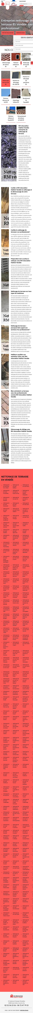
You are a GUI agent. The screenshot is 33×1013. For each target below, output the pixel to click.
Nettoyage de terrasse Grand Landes (26, 826)
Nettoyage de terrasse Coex (6, 873)
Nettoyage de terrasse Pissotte (26, 705)
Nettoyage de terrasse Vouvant (6, 499)
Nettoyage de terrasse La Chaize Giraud (6, 914)
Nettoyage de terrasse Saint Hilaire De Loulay (6, 630)
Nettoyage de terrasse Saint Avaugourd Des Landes (6, 674)
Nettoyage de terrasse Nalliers (6, 732)
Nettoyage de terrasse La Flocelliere (26, 844)
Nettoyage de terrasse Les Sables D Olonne (16, 681)
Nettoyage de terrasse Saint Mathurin (16, 587)
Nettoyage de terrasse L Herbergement (16, 819)
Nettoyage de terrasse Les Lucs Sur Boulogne (6, 789)
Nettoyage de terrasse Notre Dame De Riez (26, 687)
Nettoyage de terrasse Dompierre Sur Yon (26, 856)
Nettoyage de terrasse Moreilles (6, 753)
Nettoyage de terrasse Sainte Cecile (26, 666)
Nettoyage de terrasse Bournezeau (6, 935)
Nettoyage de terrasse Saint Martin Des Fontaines (16, 595)
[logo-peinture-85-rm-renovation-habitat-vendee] (7, 6)
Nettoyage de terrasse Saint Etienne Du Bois (26, 653)
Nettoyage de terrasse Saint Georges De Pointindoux (26, 637)
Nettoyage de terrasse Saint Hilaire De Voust (6, 623)
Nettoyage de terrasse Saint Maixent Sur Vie (26, 602)
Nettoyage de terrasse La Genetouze (26, 832)
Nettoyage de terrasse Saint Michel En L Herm (6, 581)
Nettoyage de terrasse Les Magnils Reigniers (26, 782)
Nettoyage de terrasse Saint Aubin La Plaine (16, 674)
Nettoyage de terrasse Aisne (26, 485)
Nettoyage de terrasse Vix (16, 498)
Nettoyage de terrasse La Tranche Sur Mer (26, 511)
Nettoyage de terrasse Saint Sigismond (26, 551)
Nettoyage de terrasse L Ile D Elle (16, 814)
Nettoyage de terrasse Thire (26, 516)
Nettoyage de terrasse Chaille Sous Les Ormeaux (26, 915)
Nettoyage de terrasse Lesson (26, 795)
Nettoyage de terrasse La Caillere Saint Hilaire (16, 922)
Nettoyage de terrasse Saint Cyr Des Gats (6, 666)
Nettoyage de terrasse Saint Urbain (26, 544)
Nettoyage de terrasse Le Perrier (26, 712)
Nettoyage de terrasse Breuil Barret (6, 928)
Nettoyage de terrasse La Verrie (26, 499)
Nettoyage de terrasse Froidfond (16, 837)
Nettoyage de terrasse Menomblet (26, 759)
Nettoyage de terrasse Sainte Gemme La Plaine (6, 645)
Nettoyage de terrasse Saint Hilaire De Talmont (16, 623)
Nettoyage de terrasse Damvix (6, 862)
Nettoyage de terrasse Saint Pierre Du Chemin (26, 558)
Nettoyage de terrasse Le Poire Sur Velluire (16, 706)
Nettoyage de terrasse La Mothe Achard (6, 747)
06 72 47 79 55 (23, 1005)
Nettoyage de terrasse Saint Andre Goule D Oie (6, 681)
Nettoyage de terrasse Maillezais (6, 781)
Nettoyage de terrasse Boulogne (26, 935)
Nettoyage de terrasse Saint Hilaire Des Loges (26, 623)
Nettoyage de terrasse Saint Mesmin (16, 580)
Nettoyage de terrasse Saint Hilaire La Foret (26, 616)
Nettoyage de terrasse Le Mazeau (16, 766)
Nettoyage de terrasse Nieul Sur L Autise (26, 725)
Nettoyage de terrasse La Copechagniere (26, 868)
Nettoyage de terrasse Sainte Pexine (26, 566)
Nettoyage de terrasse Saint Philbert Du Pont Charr (6, 567)
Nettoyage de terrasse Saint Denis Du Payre (16, 660)
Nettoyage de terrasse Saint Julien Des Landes (16, 609)
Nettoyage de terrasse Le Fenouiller (6, 850)
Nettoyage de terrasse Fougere (6, 844)
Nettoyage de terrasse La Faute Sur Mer (16, 492)
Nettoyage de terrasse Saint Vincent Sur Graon (26, 537)
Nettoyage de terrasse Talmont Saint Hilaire (16, 525)
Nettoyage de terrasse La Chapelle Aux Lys (6, 901)
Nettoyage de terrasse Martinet (26, 766)
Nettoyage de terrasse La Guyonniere (6, 819)
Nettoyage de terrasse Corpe (16, 867)
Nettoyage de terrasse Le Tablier (26, 524)
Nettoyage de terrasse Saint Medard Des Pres (26, 581)
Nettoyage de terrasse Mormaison (26, 746)
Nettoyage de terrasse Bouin (6, 942)
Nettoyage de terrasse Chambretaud (16, 907)
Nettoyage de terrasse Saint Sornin (6, 551)
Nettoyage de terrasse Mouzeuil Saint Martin (26, 733)
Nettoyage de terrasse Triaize (6, 510)
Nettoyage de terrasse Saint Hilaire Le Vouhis (16, 616)
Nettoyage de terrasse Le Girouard (16, 832)
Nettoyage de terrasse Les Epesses (16, 855)
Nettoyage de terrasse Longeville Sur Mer (16, 789)
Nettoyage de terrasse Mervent (6, 759)
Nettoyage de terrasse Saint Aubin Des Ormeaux (26, 674)
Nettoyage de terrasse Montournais (16, 753)
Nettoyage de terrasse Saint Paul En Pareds (6, 574)
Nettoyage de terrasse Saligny (6, 537)
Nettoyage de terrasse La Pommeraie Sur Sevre (26, 699)
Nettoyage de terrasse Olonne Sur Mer (26, 719)
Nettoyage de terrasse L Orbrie (16, 718)
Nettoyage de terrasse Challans (26, 907)
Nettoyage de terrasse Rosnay (26, 680)
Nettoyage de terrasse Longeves (26, 788)
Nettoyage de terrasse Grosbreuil (16, 826)
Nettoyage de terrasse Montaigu (26, 753)
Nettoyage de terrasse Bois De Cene (16, 949)
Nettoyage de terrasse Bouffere (16, 942)
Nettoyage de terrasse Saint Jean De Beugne (6, 616)
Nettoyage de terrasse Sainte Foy (26, 644)
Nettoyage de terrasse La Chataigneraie (6, 893)
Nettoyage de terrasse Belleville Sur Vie (16, 956)
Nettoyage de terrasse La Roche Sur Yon (6, 687)
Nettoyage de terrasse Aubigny (6, 976)
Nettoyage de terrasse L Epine (6, 855)
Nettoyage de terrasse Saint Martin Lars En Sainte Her (26, 588)
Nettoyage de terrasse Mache (16, 781)
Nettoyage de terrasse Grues (6, 826)
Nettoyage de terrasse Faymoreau (16, 850)
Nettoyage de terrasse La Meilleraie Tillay (6, 766)
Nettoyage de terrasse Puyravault (26, 693)
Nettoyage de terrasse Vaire (26, 504)
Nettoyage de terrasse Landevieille (6, 801)
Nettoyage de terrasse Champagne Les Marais (6, 908)
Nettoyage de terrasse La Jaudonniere (16, 808)
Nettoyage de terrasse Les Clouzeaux (26, 874)
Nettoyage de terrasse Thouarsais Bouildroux (6, 518)
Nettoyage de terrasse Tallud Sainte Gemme (6, 525)
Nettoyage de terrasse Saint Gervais (26, 630)
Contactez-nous (20, 33)
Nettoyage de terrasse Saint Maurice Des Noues (6, 588)
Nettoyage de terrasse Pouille (6, 698)
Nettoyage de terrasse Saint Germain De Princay (16, 637)
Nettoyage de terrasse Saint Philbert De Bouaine (16, 567)
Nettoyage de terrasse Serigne (26, 531)
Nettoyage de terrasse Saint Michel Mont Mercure (16, 574)
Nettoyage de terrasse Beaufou (16, 962)
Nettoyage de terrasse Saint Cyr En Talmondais (26, 660)
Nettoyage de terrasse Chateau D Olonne (26, 887)
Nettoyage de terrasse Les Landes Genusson (16, 802)
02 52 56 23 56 (10, 1005)
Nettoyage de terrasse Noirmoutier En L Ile (16, 726)
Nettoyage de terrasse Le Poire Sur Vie (6, 705)
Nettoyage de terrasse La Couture (6, 868)
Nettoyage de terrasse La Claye (16, 874)
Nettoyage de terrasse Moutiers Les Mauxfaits (6, 740)
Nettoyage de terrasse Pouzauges (16, 698)
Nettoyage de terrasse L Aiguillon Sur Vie (6, 982)
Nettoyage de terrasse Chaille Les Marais (6, 922)
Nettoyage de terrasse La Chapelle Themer (16, 894)
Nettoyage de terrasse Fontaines (16, 844)
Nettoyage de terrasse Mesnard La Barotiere (16, 759)
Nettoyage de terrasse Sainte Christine (16, 666)
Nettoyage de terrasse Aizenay (16, 982)
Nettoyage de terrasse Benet (6, 955)
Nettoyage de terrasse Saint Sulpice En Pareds (16, 551)
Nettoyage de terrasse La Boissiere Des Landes (26, 943)
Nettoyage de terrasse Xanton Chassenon (26, 493)
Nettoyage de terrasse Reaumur (6, 693)
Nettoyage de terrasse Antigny (26, 976)
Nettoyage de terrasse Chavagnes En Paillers (16, 880)
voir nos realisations (7, 33)
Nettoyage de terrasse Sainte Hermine (16, 630)
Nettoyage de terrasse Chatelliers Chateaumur (26, 880)
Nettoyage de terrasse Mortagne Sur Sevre (16, 747)
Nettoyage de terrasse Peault (16, 712)
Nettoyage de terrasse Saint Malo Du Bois (16, 601)
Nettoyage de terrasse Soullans (6, 531)
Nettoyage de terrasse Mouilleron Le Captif (16, 740)
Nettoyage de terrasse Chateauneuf (6, 886)
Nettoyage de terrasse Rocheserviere (16, 687)
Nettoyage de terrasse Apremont (16, 976)
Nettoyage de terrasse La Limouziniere (16, 795)
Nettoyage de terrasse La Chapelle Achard (16, 901)
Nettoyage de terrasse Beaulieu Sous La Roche (6, 963)
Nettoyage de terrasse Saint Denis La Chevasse (6, 660)
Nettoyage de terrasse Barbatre (26, 969)
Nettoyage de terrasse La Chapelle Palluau (26, 894)
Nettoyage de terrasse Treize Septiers (16, 510)
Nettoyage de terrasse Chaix (16, 913)
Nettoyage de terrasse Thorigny (16, 517)
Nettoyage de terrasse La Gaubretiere (6, 837)
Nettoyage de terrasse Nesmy (16, 732)
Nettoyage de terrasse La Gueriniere (26, 819)
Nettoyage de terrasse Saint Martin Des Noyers (6, 595)
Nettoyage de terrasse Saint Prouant (16, 558)
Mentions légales (24, 1010)
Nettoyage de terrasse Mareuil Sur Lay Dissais (16, 775)
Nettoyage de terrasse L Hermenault (26, 814)
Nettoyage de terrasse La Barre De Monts (6, 970)
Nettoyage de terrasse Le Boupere (16, 935)
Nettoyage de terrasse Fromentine (6, 492)
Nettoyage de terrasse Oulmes (6, 718)
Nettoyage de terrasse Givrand (6, 832)
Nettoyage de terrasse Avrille (16, 968)
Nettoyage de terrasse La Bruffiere (26, 921)
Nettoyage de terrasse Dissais (16, 862)
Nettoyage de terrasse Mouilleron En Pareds (26, 740)
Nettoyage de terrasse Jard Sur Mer (26, 808)
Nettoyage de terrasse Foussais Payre (26, 837)
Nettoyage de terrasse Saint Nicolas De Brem (26, 574)
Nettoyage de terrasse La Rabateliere (16, 693)
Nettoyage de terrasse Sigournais (16, 531)
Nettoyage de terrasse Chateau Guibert (16, 887)
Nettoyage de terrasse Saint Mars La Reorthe (6, 602)
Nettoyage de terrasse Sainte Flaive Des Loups (16, 653)
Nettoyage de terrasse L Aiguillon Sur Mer (26, 982)
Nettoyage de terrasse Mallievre (26, 774)
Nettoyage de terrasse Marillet (6, 774)
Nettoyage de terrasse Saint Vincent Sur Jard (16, 537)
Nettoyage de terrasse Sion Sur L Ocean (6, 486)
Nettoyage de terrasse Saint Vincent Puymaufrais (6, 544)
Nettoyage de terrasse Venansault (6, 505)
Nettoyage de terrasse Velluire (16, 505)
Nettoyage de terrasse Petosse (6, 712)
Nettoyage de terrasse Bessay (6, 949)
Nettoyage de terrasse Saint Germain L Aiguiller (6, 637)
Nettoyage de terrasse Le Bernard (26, 949)
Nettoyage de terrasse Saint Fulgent (16, 644)
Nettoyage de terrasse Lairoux (6, 808)
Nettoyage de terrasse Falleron (26, 850)
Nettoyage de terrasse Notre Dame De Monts (6, 726)
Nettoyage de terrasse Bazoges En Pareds (26, 963)
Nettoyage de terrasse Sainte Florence (6, 653)
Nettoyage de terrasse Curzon (26, 862)
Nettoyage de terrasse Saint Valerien (16, 544)
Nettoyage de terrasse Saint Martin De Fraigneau (26, 595)
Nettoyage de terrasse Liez (6, 794)
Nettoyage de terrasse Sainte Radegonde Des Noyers (6, 559)
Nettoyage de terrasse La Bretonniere (16, 928)
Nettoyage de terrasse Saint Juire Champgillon (26, 609)
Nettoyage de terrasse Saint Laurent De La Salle (6, 609)
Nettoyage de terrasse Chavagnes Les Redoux (6, 880)
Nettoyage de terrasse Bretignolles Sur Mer (26, 929)
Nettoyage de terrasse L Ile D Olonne (6, 814)
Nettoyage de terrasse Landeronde (26, 801)
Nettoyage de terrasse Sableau (16, 486)
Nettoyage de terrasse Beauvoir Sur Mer (26, 956)
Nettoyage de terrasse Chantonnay (26, 900)
